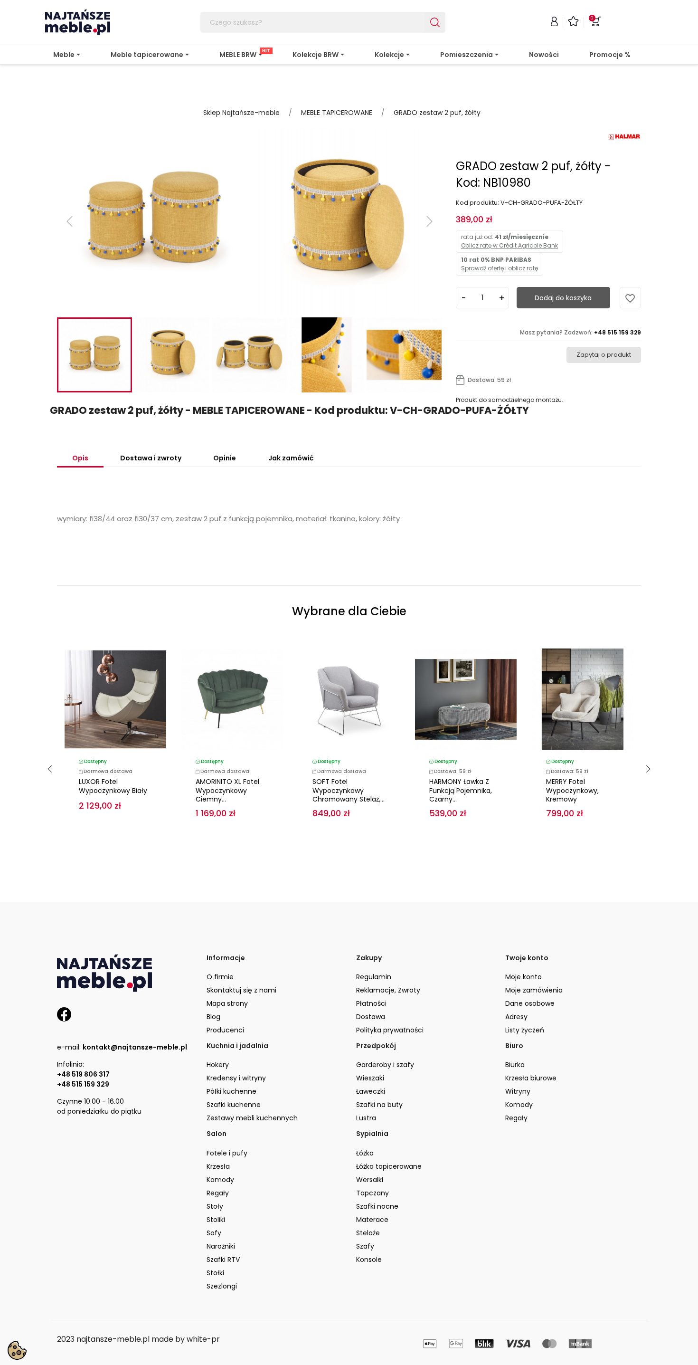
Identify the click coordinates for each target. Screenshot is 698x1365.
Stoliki (216, 1219)
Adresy (516, 1016)
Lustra (366, 1118)
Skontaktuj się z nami (241, 990)
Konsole (369, 1259)
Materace (372, 1219)
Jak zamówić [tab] (290, 458)
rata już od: (509, 241)
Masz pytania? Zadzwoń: (580, 332)
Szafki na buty (379, 1104)
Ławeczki (370, 1091)
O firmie (220, 977)
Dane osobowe (530, 1003)
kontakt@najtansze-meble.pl (135, 1047)
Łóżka (365, 1153)
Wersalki (369, 1179)
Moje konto (523, 977)
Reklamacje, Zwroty (388, 990)
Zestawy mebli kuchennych (252, 1118)
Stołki (215, 1273)
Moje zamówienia (534, 990)
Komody (519, 1104)
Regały (516, 1118)
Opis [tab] (80, 458)
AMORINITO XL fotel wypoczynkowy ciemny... (227, 790)
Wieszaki (370, 1078)
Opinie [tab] (224, 458)
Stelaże (368, 1233)
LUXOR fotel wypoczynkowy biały (113, 786)
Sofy (214, 1233)
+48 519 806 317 (83, 1074)
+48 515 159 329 (83, 1084)
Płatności (371, 1003)
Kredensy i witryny (236, 1078)
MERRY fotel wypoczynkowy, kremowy (572, 790)
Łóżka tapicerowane (389, 1166)
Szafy (365, 1246)
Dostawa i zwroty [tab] (150, 458)
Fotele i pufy (227, 1153)
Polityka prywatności (390, 1030)
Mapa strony (227, 1003)
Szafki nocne (377, 1206)
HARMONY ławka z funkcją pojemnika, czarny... (460, 790)
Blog (213, 1016)
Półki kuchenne (231, 1091)
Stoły (215, 1206)
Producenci (225, 1030)
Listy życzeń (524, 1030)
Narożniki (221, 1246)
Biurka (515, 1064)
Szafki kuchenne (234, 1104)
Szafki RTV (223, 1259)
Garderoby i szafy (385, 1064)
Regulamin (373, 977)
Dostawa (370, 1016)
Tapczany (372, 1193)
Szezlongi (222, 1286)
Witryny (517, 1091)
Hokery (218, 1064)
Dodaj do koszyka (563, 298)
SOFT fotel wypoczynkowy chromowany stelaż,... (348, 790)
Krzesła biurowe (531, 1078)
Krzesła (218, 1166)
